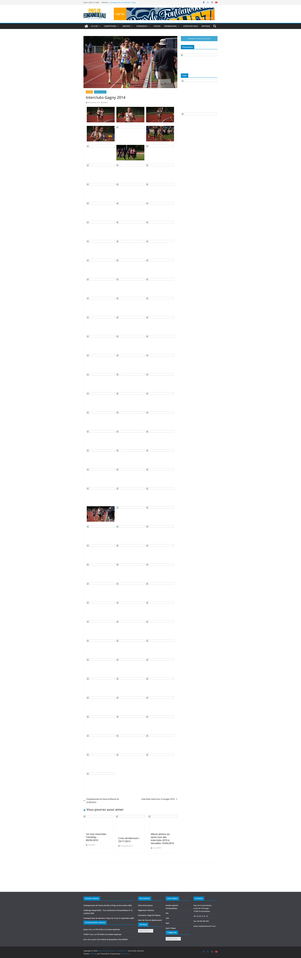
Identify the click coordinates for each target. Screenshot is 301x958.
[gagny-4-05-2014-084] (160, 622)
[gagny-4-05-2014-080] (130, 603)
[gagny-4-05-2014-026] (130, 260)
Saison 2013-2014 (100, 92)
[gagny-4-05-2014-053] (130, 432)
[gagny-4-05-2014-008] (130, 146)
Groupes (126, 26)
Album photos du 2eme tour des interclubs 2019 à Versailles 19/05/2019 (162, 838)
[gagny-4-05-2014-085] (101, 641)
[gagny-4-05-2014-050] (130, 413)
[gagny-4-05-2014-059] (130, 470)
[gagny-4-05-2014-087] (160, 641)
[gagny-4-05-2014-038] (130, 336)
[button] (99, 26)
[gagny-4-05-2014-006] (160, 127)
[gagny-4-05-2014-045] (160, 375)
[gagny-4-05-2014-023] (130, 241)
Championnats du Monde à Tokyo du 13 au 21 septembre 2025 (122, 3)
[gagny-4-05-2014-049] (101, 413)
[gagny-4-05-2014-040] (101, 355)
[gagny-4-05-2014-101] (130, 736)
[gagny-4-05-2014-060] (160, 470)
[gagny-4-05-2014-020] (130, 222)
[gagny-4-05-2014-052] (101, 432)
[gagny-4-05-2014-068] (130, 527)
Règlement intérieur (146, 910)
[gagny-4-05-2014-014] (130, 184)
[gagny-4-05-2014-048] (160, 394)
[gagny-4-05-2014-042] (160, 355)
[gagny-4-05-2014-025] (101, 260)
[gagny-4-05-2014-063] (160, 489)
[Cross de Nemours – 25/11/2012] (130, 816)
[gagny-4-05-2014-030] (160, 279)
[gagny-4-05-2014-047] (130, 394)
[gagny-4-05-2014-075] (160, 565)
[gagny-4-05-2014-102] (160, 736)
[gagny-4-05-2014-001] (101, 108)
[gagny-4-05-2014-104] (130, 755)
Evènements (142, 26)
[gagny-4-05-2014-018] (160, 203)
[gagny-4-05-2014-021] (160, 222)
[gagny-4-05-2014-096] (160, 698)
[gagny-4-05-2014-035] (130, 317)
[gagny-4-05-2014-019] (101, 222)
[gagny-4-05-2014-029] (130, 279)
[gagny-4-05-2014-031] (101, 298)
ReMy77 (105, 102)
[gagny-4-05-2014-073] (101, 565)
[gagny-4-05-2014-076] (101, 584)
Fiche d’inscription (145, 905)
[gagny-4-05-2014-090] (160, 660)
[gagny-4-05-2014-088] (101, 660)
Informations (170, 26)
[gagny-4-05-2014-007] (101, 146)
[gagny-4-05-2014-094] (101, 698)
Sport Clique (171, 928)
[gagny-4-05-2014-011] (130, 165)
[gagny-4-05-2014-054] (160, 432)
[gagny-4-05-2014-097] (101, 717)
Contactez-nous (190, 26)
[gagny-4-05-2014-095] (130, 698)
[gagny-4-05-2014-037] (101, 336)
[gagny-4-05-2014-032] (130, 298)
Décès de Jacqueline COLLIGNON (114, 939)
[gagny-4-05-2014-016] (101, 203)
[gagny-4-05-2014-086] (130, 641)
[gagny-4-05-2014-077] (130, 584)
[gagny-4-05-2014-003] (160, 108)
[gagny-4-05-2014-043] (101, 375)
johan (85, 929)
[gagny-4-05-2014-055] (101, 451)
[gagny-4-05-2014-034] (101, 317)
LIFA (167, 918)
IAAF (167, 923)
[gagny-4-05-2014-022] (101, 241)
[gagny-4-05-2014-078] (160, 584)
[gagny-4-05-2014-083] (130, 622)
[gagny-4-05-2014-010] (101, 165)
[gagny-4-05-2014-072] (160, 546)
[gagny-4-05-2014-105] (160, 755)
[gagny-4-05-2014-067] (101, 527)
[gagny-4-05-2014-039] (160, 336)
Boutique (206, 26)
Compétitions (110, 26)
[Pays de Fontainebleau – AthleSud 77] (86, 26)
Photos (157, 26)
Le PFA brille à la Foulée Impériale (106, 929)
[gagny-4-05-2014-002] (130, 108)
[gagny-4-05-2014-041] (130, 355)
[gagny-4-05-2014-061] (101, 489)
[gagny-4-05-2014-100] (101, 736)
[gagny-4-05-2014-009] (160, 146)
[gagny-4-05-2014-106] (101, 774)
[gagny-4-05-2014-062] (130, 489)
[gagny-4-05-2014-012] (160, 165)
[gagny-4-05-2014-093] (160, 679)
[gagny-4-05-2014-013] (101, 184)
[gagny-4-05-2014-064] (101, 508)
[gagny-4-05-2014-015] (160, 184)
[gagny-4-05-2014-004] (101, 127)
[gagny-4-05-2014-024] (160, 241)
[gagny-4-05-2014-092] (130, 679)
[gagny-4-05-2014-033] (160, 298)
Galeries (89, 92)
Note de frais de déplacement (150, 920)
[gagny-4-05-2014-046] (101, 394)
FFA (167, 913)
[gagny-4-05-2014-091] (101, 679)
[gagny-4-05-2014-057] (160, 451)
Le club (94, 26)
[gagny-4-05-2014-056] (130, 451)
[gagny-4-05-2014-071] (130, 546)
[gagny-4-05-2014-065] (130, 508)
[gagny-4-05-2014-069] (160, 527)
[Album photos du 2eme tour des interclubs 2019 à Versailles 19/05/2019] (162, 816)
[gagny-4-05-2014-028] (101, 279)
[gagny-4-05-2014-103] (101, 755)
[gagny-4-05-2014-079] (101, 603)
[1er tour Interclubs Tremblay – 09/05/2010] (97, 816)
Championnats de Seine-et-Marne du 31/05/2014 (102, 801)
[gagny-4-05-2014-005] (130, 127)
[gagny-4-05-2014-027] (160, 260)
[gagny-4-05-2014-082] (101, 622)
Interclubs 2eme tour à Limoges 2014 (157, 799)
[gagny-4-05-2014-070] (101, 546)
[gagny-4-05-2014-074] (130, 565)
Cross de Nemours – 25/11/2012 (129, 840)
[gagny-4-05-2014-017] (130, 203)
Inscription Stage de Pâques (149, 915)
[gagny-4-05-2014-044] (130, 375)
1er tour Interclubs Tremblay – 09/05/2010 (96, 837)
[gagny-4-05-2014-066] (160, 508)
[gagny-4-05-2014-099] (160, 717)
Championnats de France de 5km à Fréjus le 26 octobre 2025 (107, 905)
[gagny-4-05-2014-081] (160, 603)
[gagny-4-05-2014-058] (101, 470)
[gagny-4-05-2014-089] (130, 660)
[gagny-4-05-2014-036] (160, 317)
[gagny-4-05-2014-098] (130, 717)
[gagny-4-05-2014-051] (160, 413)
